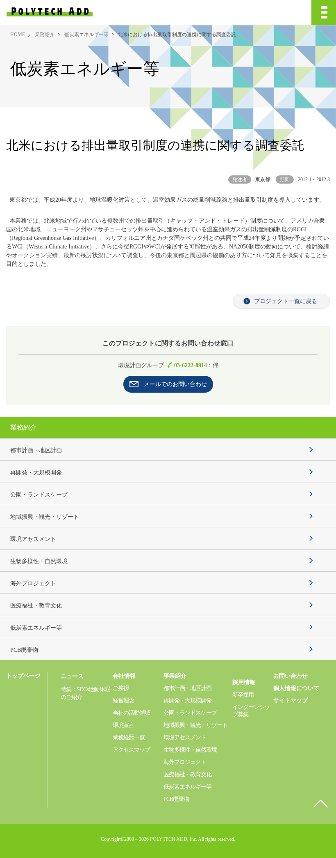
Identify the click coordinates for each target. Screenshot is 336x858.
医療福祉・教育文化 (36, 606)
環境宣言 (123, 725)
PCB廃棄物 (24, 650)
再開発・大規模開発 (36, 472)
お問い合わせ (290, 676)
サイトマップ (290, 700)
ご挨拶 (121, 688)
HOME (17, 34)
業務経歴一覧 (129, 737)
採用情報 (243, 682)
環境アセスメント (33, 539)
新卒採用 (243, 695)
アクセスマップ (131, 750)
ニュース (72, 676)
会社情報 (124, 676)
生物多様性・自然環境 (39, 561)
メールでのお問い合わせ (175, 384)
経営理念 (123, 700)
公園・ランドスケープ (39, 495)
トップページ (23, 676)
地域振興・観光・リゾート (44, 517)
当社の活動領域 (131, 713)
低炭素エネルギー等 (86, 34)
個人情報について (296, 688)
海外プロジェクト (33, 583)
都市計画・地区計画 (36, 450)
